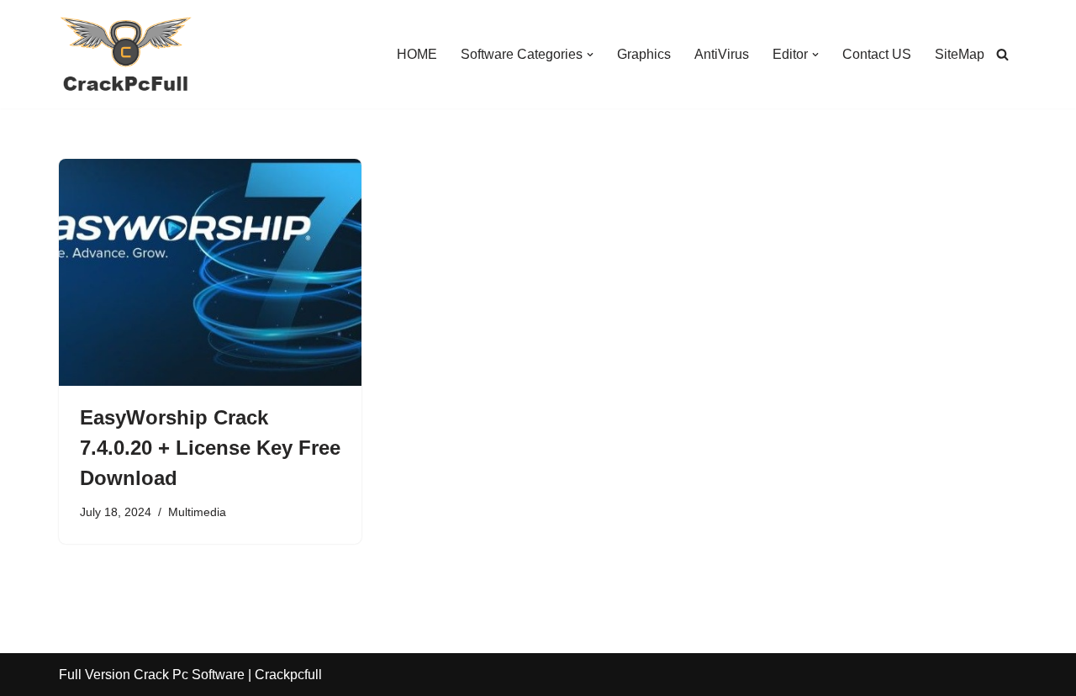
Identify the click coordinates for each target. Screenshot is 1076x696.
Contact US (876, 54)
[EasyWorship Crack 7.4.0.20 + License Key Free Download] (210, 272)
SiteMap (959, 54)
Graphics (644, 54)
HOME (417, 54)
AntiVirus (721, 54)
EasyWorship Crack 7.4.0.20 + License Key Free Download (210, 447)
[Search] (1002, 54)
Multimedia (197, 512)
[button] (590, 54)
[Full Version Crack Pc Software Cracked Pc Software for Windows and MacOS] (126, 54)
